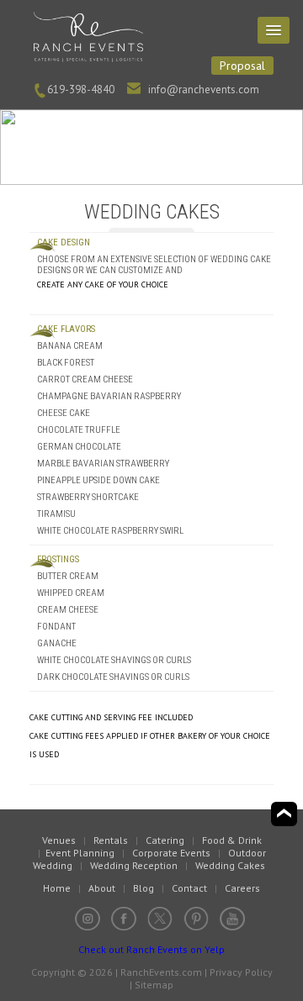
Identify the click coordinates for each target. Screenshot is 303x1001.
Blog (143, 888)
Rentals (110, 840)
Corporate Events (171, 852)
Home (57, 888)
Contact (189, 888)
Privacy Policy (241, 972)
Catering (165, 840)
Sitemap (154, 984)
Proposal (242, 65)
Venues (59, 840)
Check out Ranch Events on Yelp (151, 949)
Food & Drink (232, 840)
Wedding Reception (134, 865)
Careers (242, 888)
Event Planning (79, 852)
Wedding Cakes (230, 865)
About (101, 888)
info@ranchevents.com (203, 89)
